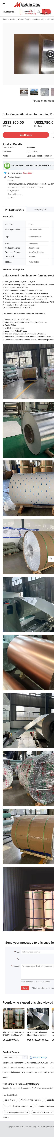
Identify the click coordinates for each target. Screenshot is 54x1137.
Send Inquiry (26, 135)
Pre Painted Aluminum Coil (37, 1063)
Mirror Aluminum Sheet (35, 1067)
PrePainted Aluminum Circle (14, 1072)
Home (5, 19)
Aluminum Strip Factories (31, 1100)
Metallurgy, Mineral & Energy (20, 19)
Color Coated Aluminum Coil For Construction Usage (14, 1063)
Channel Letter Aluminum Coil (14, 1067)
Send (25, 988)
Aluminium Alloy (38, 19)
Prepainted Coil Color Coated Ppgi (18, 1106)
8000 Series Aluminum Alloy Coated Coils (38, 1072)
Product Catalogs (39, 1057)
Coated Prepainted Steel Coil (16, 1112)
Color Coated (10, 1100)
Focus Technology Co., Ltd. (33, 1127)
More (5, 1117)
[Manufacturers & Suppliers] (27, 4)
